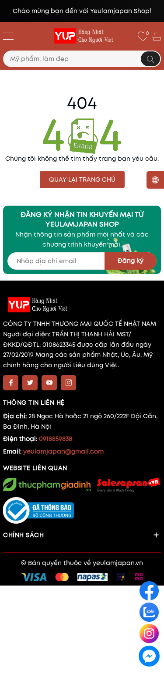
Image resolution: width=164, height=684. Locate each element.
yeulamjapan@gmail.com (63, 451)
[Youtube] (49, 382)
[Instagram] (68, 382)
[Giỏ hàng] (158, 36)
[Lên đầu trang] (149, 676)
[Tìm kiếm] (150, 58)
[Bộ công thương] (82, 510)
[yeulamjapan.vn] (82, 36)
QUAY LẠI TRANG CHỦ (82, 179)
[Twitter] (30, 382)
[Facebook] (10, 382)
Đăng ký (130, 260)
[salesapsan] (128, 485)
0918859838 (55, 438)
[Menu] (8, 35)
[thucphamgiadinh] (47, 484)
